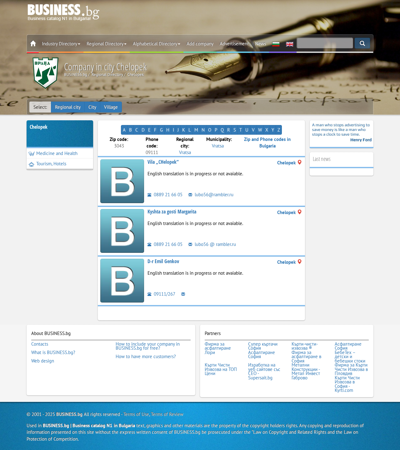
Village (111, 107)
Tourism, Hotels (51, 164)
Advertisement (234, 44)
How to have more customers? (146, 356)
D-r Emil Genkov (163, 261)
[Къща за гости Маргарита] (122, 230)
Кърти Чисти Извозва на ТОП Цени (221, 369)
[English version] (290, 44)
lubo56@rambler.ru (213, 195)
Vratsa (185, 152)
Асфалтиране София (348, 346)
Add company (200, 44)
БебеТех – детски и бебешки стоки (350, 356)
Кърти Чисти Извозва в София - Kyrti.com (347, 384)
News (260, 44)
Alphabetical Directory (155, 44)
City (92, 107)
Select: (40, 107)
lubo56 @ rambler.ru (214, 244)
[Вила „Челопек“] (122, 180)
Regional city (68, 107)
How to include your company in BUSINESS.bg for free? (148, 346)
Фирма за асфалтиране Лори (218, 348)
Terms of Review (167, 414)
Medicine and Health (57, 153)
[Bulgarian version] (276, 44)
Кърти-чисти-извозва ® (305, 346)
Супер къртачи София (263, 346)
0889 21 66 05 (167, 195)
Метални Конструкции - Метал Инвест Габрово (306, 371)
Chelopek (39, 126)
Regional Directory (105, 44)
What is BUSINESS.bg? (53, 352)
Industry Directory (59, 44)
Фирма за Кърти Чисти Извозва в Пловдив (351, 369)
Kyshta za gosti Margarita (172, 211)
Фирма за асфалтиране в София (306, 356)
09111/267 (163, 294)
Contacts (39, 344)
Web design (42, 361)
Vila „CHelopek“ (163, 161)
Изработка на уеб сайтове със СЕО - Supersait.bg (264, 371)
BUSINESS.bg (69, 414)
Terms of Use (136, 414)
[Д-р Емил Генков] (122, 280)
